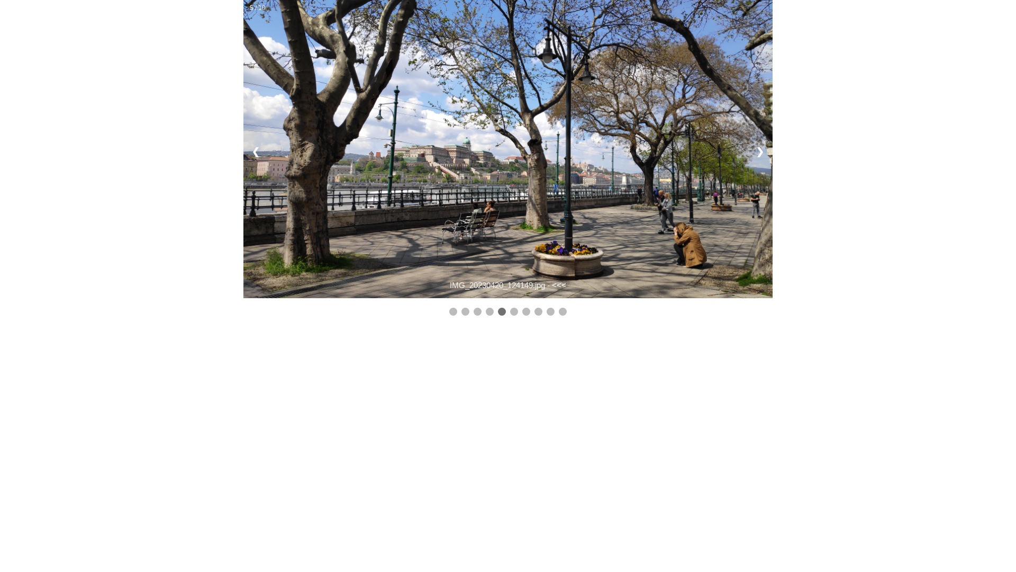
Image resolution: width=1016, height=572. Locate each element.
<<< (559, 285)
